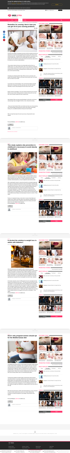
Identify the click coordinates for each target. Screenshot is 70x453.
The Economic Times (21, 10)
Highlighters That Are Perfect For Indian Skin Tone (52, 68)
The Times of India (11, 10)
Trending (24, 20)
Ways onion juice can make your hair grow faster (52, 59)
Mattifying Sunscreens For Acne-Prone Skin (51, 63)
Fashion (16, 20)
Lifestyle (20, 20)
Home (9, 20)
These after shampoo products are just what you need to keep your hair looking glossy (53, 74)
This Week (47, 56)
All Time (59, 56)
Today (42, 56)
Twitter (56, 99)
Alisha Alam (9, 28)
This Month (53, 56)
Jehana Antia (10, 151)
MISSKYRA (15, 15)
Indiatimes (16, 10)
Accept (56, 4)
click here (17, 121)
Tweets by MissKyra (42, 222)
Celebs (12, 20)
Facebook (44, 99)
